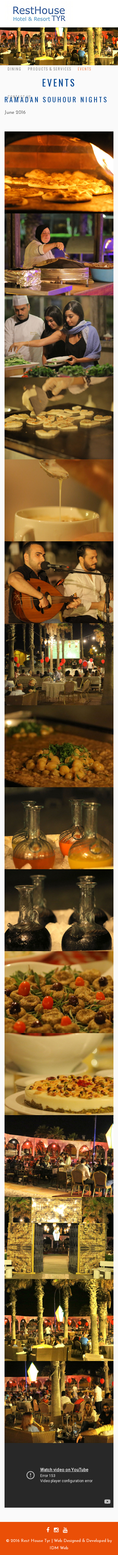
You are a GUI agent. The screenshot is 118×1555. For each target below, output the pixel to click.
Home (13, 40)
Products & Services (49, 68)
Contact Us (19, 96)
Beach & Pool (78, 40)
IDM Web (59, 1548)
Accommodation (41, 40)
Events (84, 68)
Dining (14, 68)
